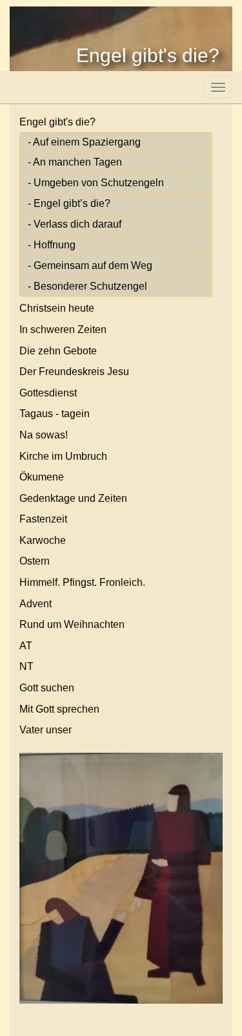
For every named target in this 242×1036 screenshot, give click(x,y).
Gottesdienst (48, 392)
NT (26, 666)
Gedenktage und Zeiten (73, 498)
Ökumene (41, 476)
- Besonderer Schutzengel (87, 286)
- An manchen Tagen (75, 161)
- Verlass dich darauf (74, 224)
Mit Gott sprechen (59, 709)
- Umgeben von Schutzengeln (96, 182)
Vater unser (45, 729)
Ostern (34, 561)
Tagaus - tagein (54, 413)
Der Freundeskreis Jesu (74, 371)
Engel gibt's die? (57, 121)
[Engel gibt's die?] (121, 878)
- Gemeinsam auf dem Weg (90, 265)
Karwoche (42, 540)
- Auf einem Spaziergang (84, 141)
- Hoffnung (52, 244)
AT (25, 645)
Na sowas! (43, 434)
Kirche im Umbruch (63, 456)
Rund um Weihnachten (72, 624)
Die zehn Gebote (58, 350)
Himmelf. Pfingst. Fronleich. (82, 582)
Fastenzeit (43, 518)
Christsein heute (56, 308)
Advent (35, 603)
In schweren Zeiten (62, 329)
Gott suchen (46, 687)
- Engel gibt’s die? (69, 203)
